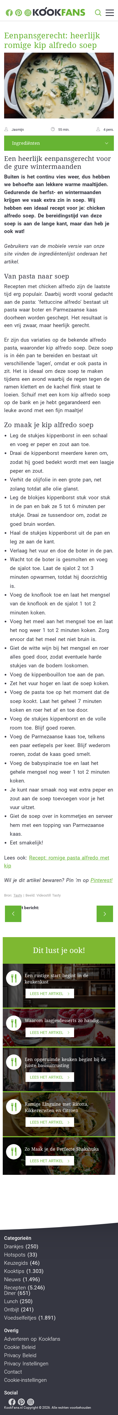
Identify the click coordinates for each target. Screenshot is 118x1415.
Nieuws (12, 1279)
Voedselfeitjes (20, 1318)
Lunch (11, 1301)
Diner (10, 1293)
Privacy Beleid (20, 1355)
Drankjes (14, 1246)
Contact (13, 1372)
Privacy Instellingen (26, 1363)
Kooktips (14, 1271)
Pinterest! (102, 880)
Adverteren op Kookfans (32, 1339)
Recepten (15, 1288)
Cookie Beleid (20, 1347)
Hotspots (15, 1255)
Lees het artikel (46, 993)
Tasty (17, 895)
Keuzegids (16, 1263)
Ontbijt (11, 1309)
